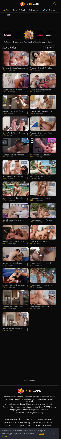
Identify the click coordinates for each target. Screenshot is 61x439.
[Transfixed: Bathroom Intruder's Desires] (43, 126)
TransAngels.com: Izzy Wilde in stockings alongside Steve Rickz (41, 198)
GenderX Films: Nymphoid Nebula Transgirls (13, 155)
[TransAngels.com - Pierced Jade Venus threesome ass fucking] (43, 213)
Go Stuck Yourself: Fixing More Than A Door (14, 90)
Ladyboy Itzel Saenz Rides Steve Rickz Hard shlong (14, 307)
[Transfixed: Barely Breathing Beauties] (43, 61)
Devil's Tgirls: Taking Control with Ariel (14, 133)
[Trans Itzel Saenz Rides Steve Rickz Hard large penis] (16, 322)
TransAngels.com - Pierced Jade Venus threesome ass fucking (41, 220)
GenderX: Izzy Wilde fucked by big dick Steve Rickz (13, 111)
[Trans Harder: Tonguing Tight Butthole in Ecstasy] (43, 278)
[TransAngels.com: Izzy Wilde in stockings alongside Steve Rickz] (43, 191)
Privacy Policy (24, 422)
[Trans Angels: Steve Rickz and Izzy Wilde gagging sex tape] (43, 105)
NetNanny (39, 412)
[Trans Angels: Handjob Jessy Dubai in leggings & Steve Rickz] (16, 170)
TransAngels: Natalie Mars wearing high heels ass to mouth (14, 263)
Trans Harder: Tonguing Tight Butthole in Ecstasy (41, 285)
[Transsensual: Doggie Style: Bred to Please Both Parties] (43, 257)
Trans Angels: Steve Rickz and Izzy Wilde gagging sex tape (41, 111)
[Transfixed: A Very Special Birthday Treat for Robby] (16, 61)
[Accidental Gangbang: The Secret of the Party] (43, 83)
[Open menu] (4, 4)
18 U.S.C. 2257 (10, 425)
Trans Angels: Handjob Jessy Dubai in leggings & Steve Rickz (14, 176)
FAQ (29, 425)
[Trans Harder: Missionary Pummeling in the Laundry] (16, 213)
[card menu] (27, 69)
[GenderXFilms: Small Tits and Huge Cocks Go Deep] (16, 235)
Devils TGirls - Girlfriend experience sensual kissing (14, 198)
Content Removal (43, 419)
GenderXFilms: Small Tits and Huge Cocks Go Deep (14, 241)
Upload (22, 425)
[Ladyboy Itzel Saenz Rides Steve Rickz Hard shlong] (16, 300)
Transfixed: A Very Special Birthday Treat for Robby (14, 68)
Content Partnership (43, 425)
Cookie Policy (10, 422)
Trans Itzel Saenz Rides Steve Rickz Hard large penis (13, 328)
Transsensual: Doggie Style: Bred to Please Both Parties (41, 263)
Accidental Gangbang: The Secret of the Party (41, 90)
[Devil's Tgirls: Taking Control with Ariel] (16, 126)
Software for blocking (24, 412)
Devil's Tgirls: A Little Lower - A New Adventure (41, 155)
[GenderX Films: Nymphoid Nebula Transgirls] (16, 148)
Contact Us (28, 419)
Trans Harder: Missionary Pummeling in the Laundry (14, 220)
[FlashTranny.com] (29, 3)
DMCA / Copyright (13, 419)
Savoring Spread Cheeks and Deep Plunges (13, 285)
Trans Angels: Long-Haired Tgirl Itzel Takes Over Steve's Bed (41, 307)
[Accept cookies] (53, 433)
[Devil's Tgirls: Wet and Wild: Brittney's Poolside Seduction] (43, 170)
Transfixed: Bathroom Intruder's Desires (41, 133)
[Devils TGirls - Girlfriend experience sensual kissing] (16, 191)
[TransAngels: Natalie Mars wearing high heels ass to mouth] (16, 257)
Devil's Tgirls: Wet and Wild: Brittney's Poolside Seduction (41, 176)
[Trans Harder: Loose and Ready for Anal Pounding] (43, 235)
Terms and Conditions (42, 422)
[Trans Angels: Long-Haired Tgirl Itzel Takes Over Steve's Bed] (43, 300)
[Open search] (55, 4)
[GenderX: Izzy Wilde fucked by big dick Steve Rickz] (16, 105)
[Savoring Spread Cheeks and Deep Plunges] (16, 278)
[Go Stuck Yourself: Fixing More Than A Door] (16, 83)
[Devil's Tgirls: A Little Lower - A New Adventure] (43, 148)
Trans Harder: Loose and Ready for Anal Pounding (41, 241)
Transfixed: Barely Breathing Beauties (41, 68)
